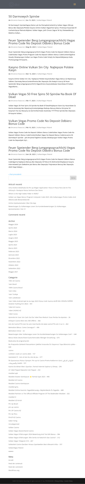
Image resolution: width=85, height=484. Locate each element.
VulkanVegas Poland (44, 20)
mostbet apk (13, 373)
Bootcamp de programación (19, 341)
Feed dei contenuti (15, 463)
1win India (12, 291)
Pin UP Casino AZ (15, 410)
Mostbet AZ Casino (15, 380)
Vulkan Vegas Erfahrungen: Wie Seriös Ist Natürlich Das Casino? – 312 (34, 438)
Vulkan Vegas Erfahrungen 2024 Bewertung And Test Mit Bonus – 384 (34, 434)
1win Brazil (13, 284)
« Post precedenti (15, 174)
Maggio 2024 (13, 224)
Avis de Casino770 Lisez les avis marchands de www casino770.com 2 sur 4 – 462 (38, 324)
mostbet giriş (13, 387)
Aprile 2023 (13, 245)
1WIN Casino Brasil (16, 288)
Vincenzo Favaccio (17, 20)
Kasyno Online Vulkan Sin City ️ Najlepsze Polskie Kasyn (41, 68)
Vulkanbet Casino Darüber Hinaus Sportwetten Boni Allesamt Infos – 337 (35, 444)
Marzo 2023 (13, 248)
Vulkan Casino (14, 427)
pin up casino (14, 407)
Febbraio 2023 (14, 251)
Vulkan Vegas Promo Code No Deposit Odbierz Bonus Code (40, 122)
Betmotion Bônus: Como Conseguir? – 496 (24, 327)
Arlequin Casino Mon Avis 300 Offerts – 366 (25, 321)
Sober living (13, 421)
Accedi (11, 460)
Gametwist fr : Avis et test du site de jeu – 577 (25, 357)
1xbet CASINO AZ (15, 310)
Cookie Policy (68, 481)
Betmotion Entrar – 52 (17, 331)
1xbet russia (13, 314)
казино (11, 451)
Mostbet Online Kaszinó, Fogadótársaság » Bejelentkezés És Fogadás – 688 (36, 390)
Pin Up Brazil (13, 404)
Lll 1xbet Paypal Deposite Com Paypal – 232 (24, 370)
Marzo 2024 (13, 231)
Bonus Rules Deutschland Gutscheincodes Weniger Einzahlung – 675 (34, 338)
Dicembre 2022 (14, 258)
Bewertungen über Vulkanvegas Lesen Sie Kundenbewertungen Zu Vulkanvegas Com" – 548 (42, 334)
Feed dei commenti (16, 467)
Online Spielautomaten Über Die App (22, 203)
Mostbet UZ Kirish (15, 400)
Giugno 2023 (13, 238)
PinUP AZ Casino (15, 417)
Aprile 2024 (13, 228)
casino (11, 350)
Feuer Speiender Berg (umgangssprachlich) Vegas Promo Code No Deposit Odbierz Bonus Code (42, 41)
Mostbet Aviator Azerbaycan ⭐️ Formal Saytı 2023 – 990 (29, 377)
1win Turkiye (13, 294)
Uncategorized (14, 424)
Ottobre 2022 (13, 265)
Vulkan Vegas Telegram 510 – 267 (21, 441)
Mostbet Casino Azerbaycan (19, 383)
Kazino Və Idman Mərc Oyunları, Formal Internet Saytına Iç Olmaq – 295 (35, 367)
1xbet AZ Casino (14, 307)
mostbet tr (12, 397)
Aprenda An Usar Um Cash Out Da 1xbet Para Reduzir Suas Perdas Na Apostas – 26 (39, 317)
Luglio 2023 (13, 234)
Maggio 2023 (13, 241)
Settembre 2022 (14, 268)
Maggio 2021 (13, 272)
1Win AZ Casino (14, 281)
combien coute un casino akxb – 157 (22, 354)
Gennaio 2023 (14, 255)
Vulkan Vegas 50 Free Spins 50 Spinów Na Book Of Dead (42, 95)
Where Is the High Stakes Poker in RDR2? (24, 194)
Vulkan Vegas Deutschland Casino (21, 431)
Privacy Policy (59, 481)
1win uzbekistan (15, 298)
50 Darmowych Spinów (24, 16)
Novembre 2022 (14, 262)
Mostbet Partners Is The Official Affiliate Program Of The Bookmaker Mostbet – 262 (39, 394)
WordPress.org (14, 470)
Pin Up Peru (13, 414)
